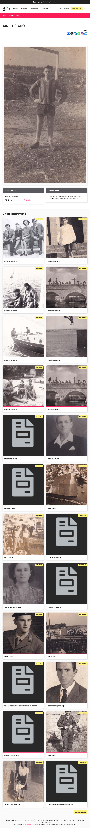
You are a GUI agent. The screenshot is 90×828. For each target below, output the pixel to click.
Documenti (11, 16)
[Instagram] (82, 33)
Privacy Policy (28, 824)
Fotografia (27, 200)
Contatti (45, 9)
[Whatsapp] (78, 33)
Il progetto (24, 9)
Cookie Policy (37, 824)
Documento (39, 416)
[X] (71, 33)
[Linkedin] (75, 33)
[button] (85, 8)
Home (4, 16)
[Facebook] (68, 33)
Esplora (15, 9)
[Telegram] (85, 33)
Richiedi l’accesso (64, 9)
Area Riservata (76, 9)
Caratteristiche (34, 9)
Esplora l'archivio (80, 812)
